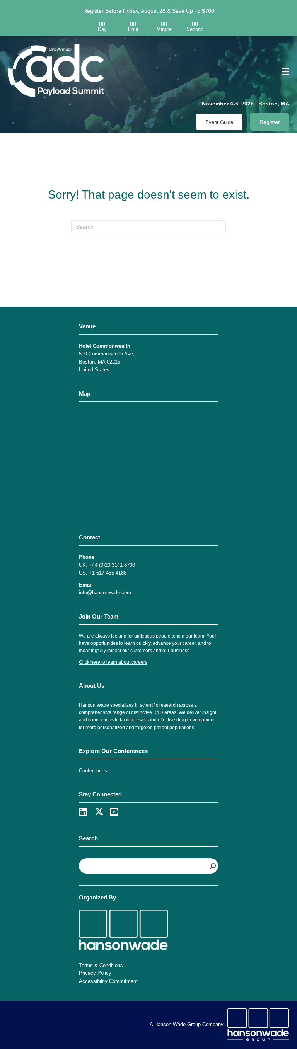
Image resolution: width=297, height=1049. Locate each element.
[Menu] (282, 71)
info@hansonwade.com (105, 592)
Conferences (93, 771)
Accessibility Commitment (108, 981)
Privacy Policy (95, 973)
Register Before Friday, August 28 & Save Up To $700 (148, 11)
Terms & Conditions (101, 965)
